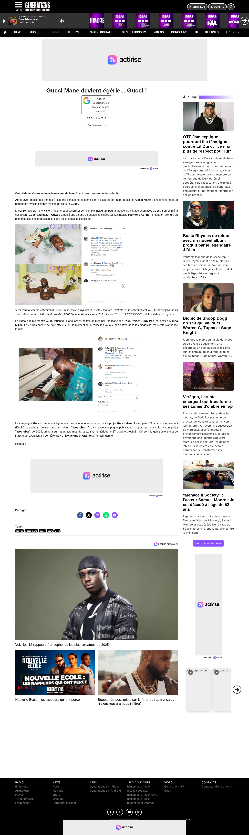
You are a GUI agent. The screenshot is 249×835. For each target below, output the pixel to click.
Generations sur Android (105, 790)
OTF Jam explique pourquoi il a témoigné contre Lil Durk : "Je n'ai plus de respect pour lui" (207, 144)
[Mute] (61, 20)
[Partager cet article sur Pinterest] (96, 517)
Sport (54, 32)
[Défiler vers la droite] (237, 690)
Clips (167, 790)
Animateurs (22, 790)
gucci (42, 531)
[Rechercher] (231, 6)
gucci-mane (31, 531)
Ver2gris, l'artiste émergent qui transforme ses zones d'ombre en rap (208, 402)
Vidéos (158, 32)
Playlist (19, 794)
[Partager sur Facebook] (79, 517)
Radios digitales (102, 32)
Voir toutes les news (208, 543)
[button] (198, 689)
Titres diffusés (206, 32)
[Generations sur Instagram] (138, 812)
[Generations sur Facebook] (110, 812)
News (18, 32)
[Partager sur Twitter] (88, 517)
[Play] (5, 21)
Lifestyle (74, 32)
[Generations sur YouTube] (129, 812)
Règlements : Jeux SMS (142, 794)
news (50, 531)
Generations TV (134, 32)
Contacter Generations (216, 786)
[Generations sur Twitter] (119, 812)
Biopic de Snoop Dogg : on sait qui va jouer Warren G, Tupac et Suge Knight (207, 325)
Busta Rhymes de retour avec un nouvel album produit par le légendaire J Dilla (207, 242)
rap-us (19, 531)
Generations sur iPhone (104, 786)
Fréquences (235, 32)
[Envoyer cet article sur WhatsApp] (105, 517)
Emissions (21, 786)
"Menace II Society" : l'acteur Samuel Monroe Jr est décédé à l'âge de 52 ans (208, 502)
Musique (36, 32)
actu (57, 531)
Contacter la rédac (65, 802)
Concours (179, 32)
